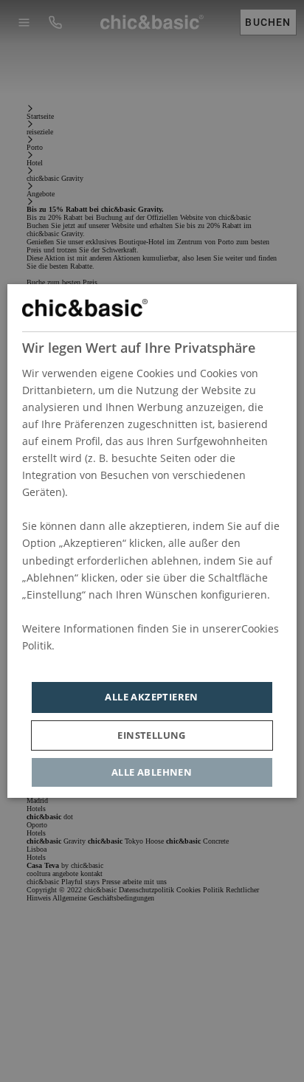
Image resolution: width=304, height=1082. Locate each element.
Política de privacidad (75, 662)
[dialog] (151, 541)
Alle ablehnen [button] (151, 772)
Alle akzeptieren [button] (152, 696)
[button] (152, 735)
